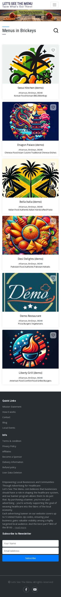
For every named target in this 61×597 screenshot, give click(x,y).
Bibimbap (42, 95)
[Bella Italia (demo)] (30, 178)
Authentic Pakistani (34, 266)
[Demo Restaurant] (30, 292)
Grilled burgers (44, 380)
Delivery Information (12, 462)
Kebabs (46, 266)
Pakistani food (17, 266)
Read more (20, 527)
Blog (4, 422)
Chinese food (11, 152)
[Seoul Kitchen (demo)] (30, 64)
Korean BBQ (32, 95)
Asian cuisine (24, 152)
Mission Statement (11, 406)
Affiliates (6, 451)
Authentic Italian (27, 209)
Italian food (14, 209)
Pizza (20, 323)
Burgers (27, 323)
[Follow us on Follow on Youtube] (35, 589)
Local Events (8, 427)
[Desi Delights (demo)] (30, 235)
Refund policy (9, 467)
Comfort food (30, 380)
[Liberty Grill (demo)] (30, 349)
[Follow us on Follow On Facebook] (26, 589)
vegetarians (37, 323)
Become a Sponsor (12, 456)
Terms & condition (11, 440)
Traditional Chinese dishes (43, 152)
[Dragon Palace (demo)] (30, 121)
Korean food (20, 95)
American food (17, 380)
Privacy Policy (9, 446)
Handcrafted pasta (43, 209)
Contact (6, 417)
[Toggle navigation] (54, 5)
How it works (9, 411)
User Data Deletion (12, 472)
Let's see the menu (17, 5)
